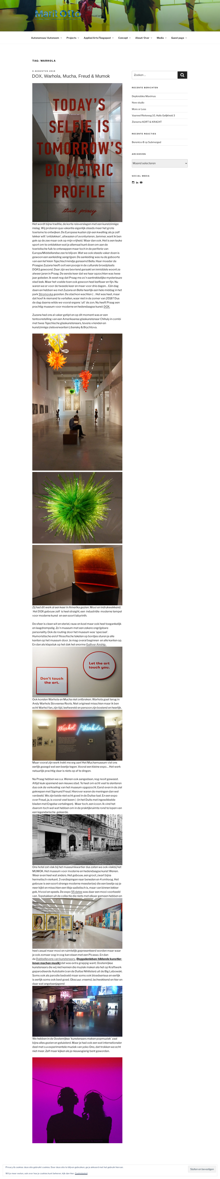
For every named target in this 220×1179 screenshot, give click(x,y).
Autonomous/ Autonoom (45, 37)
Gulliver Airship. (96, 644)
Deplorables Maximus (144, 96)
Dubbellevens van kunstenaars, (55, 959)
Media (160, 37)
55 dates (76, 891)
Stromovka (46, 294)
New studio (138, 102)
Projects (71, 37)
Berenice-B (138, 142)
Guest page (177, 37)
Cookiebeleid (81, 1173)
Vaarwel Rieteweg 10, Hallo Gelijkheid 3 (153, 115)
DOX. (107, 306)
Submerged (154, 142)
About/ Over (142, 37)
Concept (123, 37)
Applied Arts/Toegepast (97, 37)
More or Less (139, 109)
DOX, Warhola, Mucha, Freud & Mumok (71, 76)
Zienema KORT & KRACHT (147, 121)
